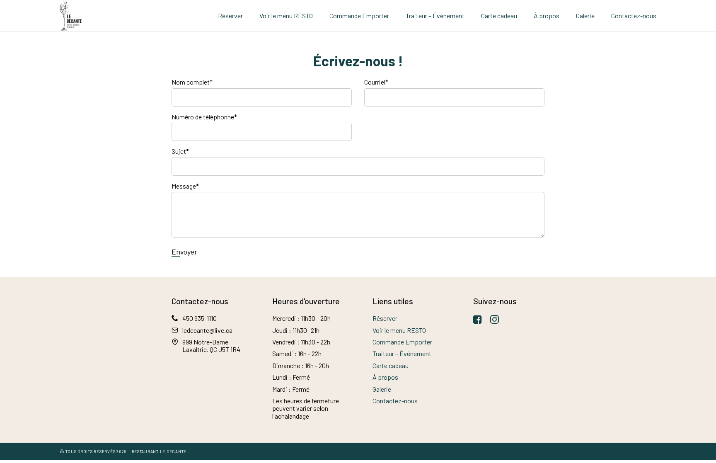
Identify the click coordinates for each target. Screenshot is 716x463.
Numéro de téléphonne (204, 117)
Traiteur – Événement (435, 15)
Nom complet (192, 82)
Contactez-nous (633, 15)
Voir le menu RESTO (286, 15)
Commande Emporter (359, 15)
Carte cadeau (499, 15)
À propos (546, 15)
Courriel (376, 82)
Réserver (230, 15)
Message (185, 186)
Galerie (585, 15)
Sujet (180, 151)
